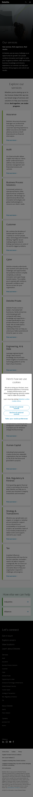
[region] (16, 398)
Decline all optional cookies (17, 413)
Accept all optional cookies (16, 407)
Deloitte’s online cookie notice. (20, 400)
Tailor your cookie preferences (16, 419)
